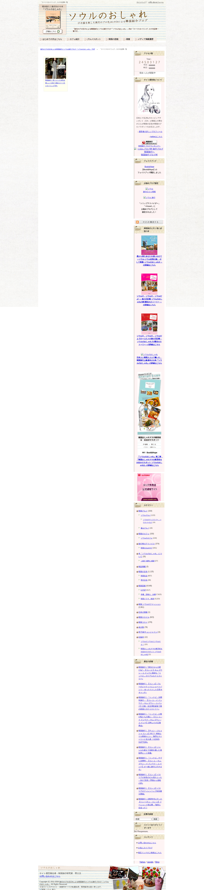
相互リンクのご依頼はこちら (150, 853)
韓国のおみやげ (146, 548)
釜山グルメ (145, 528)
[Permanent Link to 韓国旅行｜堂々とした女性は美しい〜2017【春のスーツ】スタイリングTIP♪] (55, 77)
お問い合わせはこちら (147, 843)
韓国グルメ (143, 511)
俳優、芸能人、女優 (148, 594)
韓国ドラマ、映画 (147, 599)
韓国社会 (144, 576)
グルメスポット (94, 39)
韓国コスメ (143, 622)
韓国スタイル (143, 617)
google (150, 862)
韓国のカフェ (143, 534)
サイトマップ (141, 2)
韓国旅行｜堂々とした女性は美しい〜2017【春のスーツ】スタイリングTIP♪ (55, 83)
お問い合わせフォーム (156, 2)
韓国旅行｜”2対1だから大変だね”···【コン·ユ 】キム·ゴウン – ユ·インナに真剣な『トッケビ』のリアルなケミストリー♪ (150, 673)
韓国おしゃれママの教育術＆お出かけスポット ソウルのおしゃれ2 (151, 652)
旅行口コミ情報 (149, 192)
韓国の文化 (143, 572)
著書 (128, 39)
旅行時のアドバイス (146, 544)
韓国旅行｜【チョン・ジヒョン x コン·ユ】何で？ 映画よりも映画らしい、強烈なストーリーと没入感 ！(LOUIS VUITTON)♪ (150, 736)
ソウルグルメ (146, 515)
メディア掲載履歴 (145, 39)
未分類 (141, 627)
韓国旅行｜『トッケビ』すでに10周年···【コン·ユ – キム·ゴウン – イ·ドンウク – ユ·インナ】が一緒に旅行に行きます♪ (150, 763)
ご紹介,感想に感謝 (147, 561)
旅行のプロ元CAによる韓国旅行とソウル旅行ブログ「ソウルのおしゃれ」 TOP (67, 49)
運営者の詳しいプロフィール (150, 132)
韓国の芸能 (113, 39)
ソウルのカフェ (146, 538)
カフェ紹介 (75, 39)
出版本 (141, 637)
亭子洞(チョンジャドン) (148, 632)
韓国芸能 (142, 586)
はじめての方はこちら (52, 39)
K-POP (143, 590)
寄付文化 (144, 580)
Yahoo (142, 862)
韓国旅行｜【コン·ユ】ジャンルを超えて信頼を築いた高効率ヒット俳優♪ (150, 750)
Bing (157, 862)
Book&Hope (149, 167)
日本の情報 (143, 612)
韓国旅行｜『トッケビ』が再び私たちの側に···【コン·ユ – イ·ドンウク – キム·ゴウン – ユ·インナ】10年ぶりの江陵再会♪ (150, 720)
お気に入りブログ (145, 848)
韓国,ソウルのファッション (149, 604)
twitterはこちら (156, 137)
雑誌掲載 (142, 567)
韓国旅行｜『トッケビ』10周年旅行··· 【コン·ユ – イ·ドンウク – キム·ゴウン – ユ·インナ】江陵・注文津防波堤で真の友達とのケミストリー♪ (150, 703)
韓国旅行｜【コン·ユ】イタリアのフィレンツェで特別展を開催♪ (150, 791)
